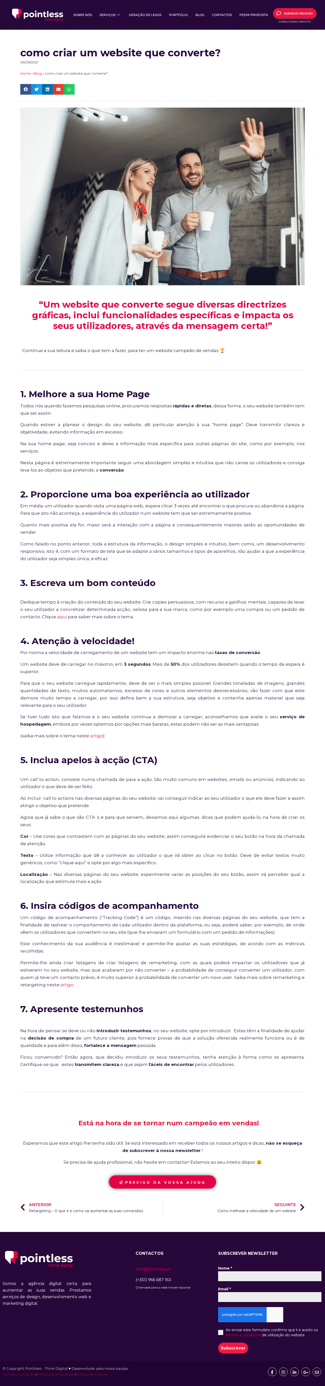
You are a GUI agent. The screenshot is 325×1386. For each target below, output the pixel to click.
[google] (305, 1371)
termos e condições (243, 1335)
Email (224, 1289)
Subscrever (233, 1348)
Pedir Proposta (253, 15)
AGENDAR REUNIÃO (298, 13)
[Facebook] (272, 1371)
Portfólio (178, 15)
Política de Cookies (92, 1374)
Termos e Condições (19, 1374)
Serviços (108, 15)
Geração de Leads (145, 15)
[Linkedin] (294, 1371)
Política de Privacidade (56, 1374)
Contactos (222, 15)
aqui (62, 616)
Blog (200, 15)
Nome (225, 1268)
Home (25, 73)
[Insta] (283, 1371)
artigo (96, 735)
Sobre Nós (82, 15)
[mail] (317, 1371)
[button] (25, 89)
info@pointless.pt (153, 1269)
